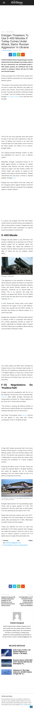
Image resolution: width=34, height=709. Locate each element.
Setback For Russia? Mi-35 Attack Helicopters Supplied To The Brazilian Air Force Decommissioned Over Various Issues (8, 601)
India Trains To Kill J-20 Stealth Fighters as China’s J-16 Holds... (22, 651)
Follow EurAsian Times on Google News (15, 545)
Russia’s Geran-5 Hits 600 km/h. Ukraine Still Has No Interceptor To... (22, 661)
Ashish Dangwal (7, 50)
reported (4, 397)
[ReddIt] (23, 54)
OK (31, 706)
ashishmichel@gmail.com (13, 543)
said (14, 178)
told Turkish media (12, 96)
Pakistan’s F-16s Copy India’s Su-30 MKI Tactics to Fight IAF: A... (22, 672)
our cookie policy (26, 704)
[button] (4, 2)
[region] (17, 19)
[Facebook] (10, 54)
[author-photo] (17, 620)
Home (2, 32)
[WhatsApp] (18, 54)
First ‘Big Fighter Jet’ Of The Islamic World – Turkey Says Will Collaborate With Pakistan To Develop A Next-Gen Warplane (26, 601)
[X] (14, 54)
